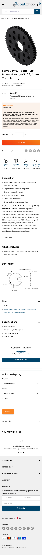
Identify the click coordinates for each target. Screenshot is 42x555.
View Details (16, 168)
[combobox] (18, 11)
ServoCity (6, 83)
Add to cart (21, 142)
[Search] (37, 11)
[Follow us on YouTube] (20, 528)
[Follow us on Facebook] (3, 528)
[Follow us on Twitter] (7, 528)
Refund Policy (7, 421)
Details (6, 168)
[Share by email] (38, 150)
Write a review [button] (21, 360)
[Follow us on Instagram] (11, 528)
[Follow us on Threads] (32, 528)
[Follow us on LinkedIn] (28, 528)
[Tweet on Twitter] (34, 150)
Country (5, 379)
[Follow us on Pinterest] (15, 528)
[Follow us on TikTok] (24, 528)
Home (2, 18)
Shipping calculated (25, 96)
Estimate (8, 412)
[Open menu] (3, 4)
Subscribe (21, 508)
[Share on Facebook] (26, 150)
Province (5, 389)
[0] (38, 4)
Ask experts (26, 168)
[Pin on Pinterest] (30, 150)
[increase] (25, 134)
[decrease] (12, 134)
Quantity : (5, 134)
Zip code (5, 399)
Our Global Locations (8, 518)
